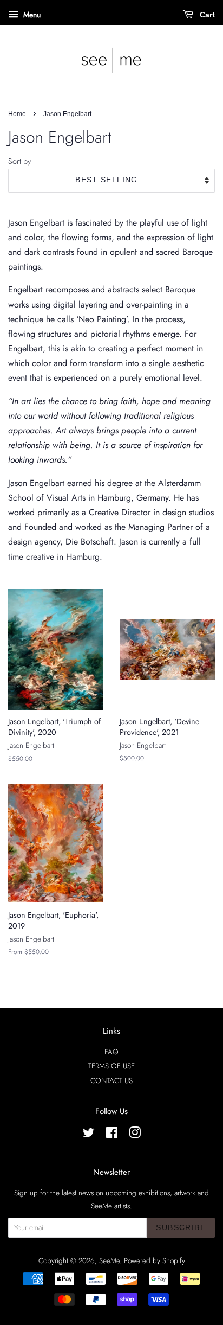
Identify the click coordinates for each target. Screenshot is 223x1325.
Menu (31, 14)
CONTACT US (111, 1080)
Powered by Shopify (154, 1260)
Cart (206, 14)
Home (17, 114)
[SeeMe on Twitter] (89, 1134)
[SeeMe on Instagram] (135, 1134)
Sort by (19, 161)
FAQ (111, 1051)
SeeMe (109, 1260)
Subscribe (181, 1227)
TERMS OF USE (111, 1065)
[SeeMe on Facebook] (112, 1134)
